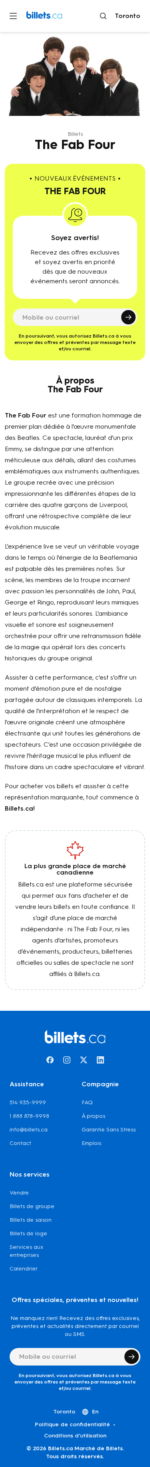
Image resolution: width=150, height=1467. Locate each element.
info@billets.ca (29, 1129)
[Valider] (128, 317)
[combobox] (126, 16)
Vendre (19, 1192)
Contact (20, 1143)
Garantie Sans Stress (109, 1129)
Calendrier (24, 1268)
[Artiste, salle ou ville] (103, 16)
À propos (93, 1116)
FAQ (87, 1102)
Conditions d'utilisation (75, 1435)
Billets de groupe (32, 1206)
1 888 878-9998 (29, 1116)
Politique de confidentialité (72, 1424)
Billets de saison (31, 1220)
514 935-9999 (28, 1102)
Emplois (91, 1143)
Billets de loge (28, 1233)
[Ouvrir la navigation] (13, 16)
